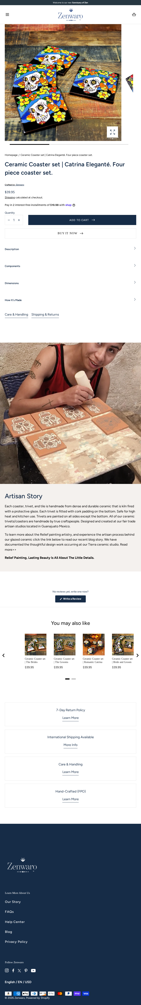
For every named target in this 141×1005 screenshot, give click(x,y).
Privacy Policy (16, 942)
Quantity (10, 212)
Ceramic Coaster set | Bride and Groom (122, 660)
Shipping (10, 197)
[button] (7, 14)
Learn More (70, 718)
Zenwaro (20, 997)
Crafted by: (14, 185)
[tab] (67, 679)
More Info (70, 745)
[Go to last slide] (3, 655)
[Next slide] (137, 655)
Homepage (11, 155)
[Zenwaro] (70, 14)
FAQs (9, 912)
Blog (8, 932)
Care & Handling (16, 314)
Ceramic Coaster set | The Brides (35, 660)
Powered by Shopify (38, 997)
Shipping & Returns (45, 314)
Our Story (13, 902)
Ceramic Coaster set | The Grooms (64, 660)
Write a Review (74, 600)
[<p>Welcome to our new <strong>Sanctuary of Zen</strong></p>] (70, 2)
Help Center (15, 922)
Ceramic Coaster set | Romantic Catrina (93, 660)
